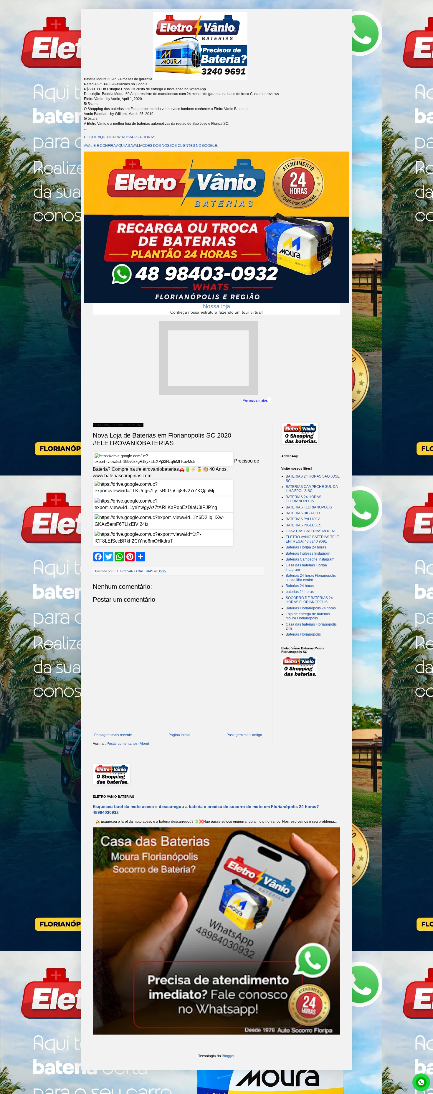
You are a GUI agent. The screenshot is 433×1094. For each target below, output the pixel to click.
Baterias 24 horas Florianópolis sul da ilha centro (311, 577)
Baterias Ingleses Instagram (308, 553)
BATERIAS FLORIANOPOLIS (309, 507)
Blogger (228, 1056)
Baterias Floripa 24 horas (306, 547)
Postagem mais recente (113, 735)
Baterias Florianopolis (303, 634)
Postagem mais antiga (244, 735)
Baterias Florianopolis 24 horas (311, 608)
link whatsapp (421, 1082)
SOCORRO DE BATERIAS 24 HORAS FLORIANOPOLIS (309, 600)
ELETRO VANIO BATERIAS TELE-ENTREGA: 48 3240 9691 (313, 539)
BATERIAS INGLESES (303, 525)
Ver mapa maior (255, 400)
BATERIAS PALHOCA (303, 519)
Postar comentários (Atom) (128, 743)
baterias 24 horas (300, 592)
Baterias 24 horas (300, 586)
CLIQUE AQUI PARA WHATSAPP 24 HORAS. (120, 137)
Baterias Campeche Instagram (310, 559)
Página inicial (179, 735)
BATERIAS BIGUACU (303, 513)
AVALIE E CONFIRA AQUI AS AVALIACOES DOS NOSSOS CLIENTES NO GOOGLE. (151, 146)
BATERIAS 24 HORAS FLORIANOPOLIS (303, 499)
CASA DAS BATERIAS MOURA (311, 531)
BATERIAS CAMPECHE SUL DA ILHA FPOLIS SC (312, 489)
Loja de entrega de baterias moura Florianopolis (308, 616)
